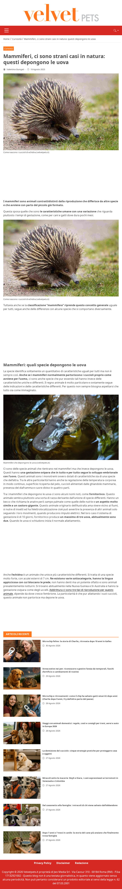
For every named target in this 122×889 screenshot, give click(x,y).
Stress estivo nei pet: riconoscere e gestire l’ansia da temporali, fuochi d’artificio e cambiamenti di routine (78, 670)
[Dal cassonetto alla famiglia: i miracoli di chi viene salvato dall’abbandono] (22, 815)
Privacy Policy (42, 863)
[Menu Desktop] (6, 30)
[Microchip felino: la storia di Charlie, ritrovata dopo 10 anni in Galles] (22, 651)
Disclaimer (63, 863)
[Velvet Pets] (61, 12)
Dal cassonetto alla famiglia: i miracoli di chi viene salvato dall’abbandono (80, 805)
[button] (116, 30)
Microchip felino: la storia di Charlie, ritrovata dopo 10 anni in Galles (76, 641)
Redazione (81, 863)
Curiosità (8, 48)
